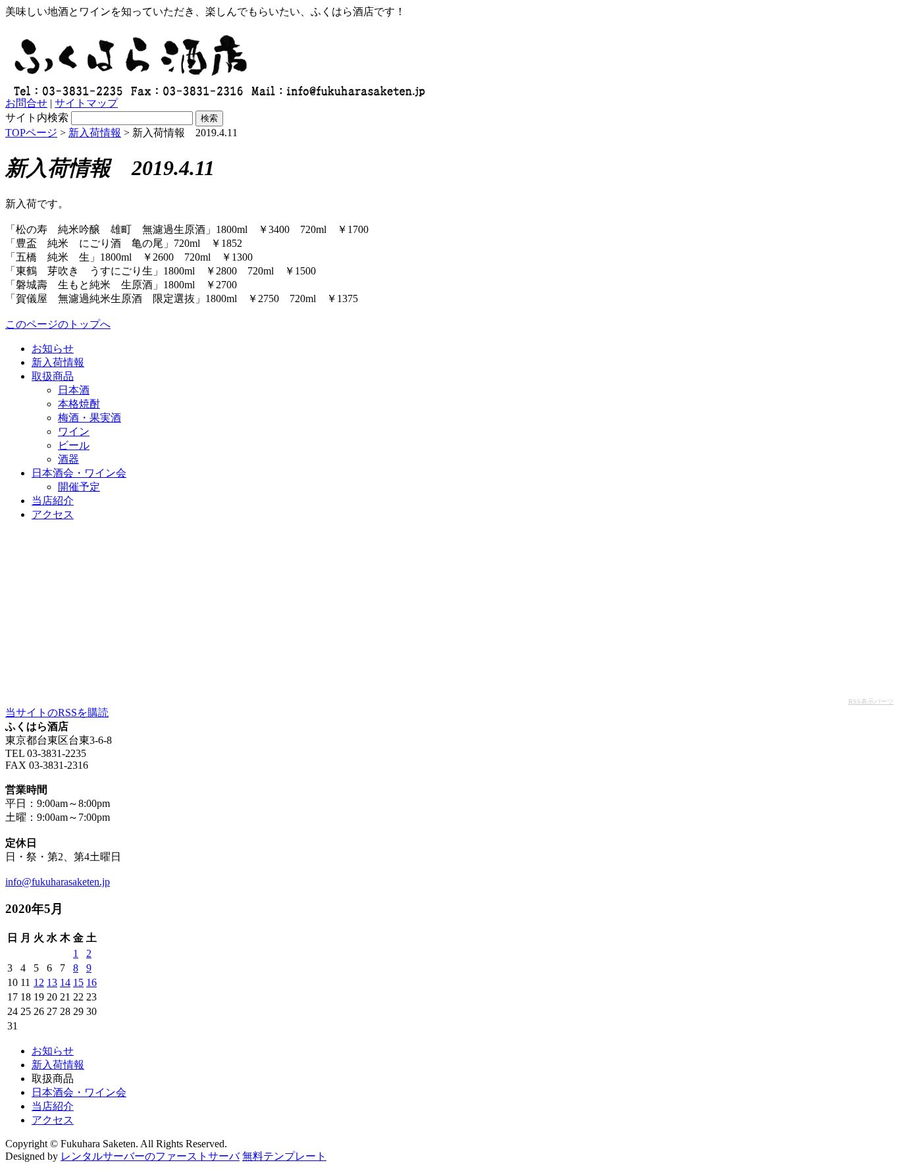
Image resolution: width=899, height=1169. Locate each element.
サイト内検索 (36, 117)
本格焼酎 (79, 403)
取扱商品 (53, 376)
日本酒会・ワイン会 (79, 473)
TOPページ (31, 132)
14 (65, 982)
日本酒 (74, 390)
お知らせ (53, 348)
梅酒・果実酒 (89, 417)
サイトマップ (86, 103)
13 (52, 982)
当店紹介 (53, 500)
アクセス (53, 514)
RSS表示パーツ (871, 701)
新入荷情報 (94, 132)
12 (39, 982)
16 (91, 982)
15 (78, 982)
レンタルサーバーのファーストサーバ (150, 1156)
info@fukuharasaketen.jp (57, 881)
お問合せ (26, 103)
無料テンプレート (284, 1156)
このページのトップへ (58, 324)
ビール (74, 445)
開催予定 (79, 486)
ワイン (74, 431)
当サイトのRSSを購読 (57, 712)
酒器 (68, 459)
